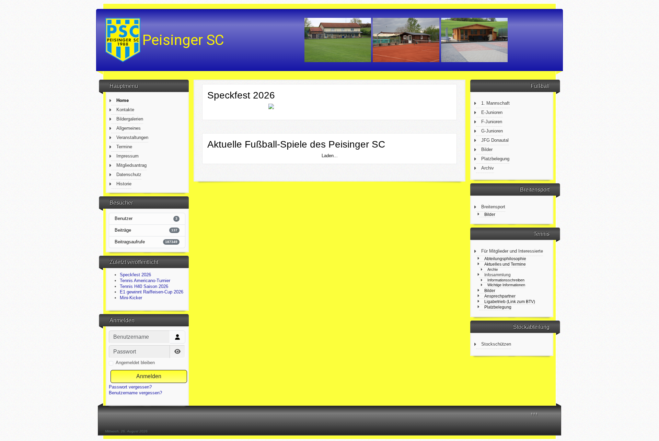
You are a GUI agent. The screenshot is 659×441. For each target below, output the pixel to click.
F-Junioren (491, 121)
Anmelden (148, 376)
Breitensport (493, 206)
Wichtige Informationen (506, 285)
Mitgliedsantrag (131, 165)
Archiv (487, 168)
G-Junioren (492, 131)
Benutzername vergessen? (135, 392)
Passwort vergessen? (130, 387)
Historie (123, 183)
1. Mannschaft (495, 103)
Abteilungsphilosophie (505, 258)
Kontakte (125, 109)
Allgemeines (128, 128)
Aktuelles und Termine (505, 264)
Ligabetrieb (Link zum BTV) (509, 301)
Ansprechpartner (500, 296)
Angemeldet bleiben (135, 362)
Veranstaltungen (132, 137)
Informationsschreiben (505, 280)
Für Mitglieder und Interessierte (512, 251)
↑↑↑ (534, 413)
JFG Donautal (495, 140)
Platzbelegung (495, 158)
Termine (124, 146)
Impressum (127, 156)
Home (122, 100)
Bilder (487, 149)
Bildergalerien (129, 118)
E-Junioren (491, 112)
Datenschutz (128, 174)
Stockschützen (496, 344)
